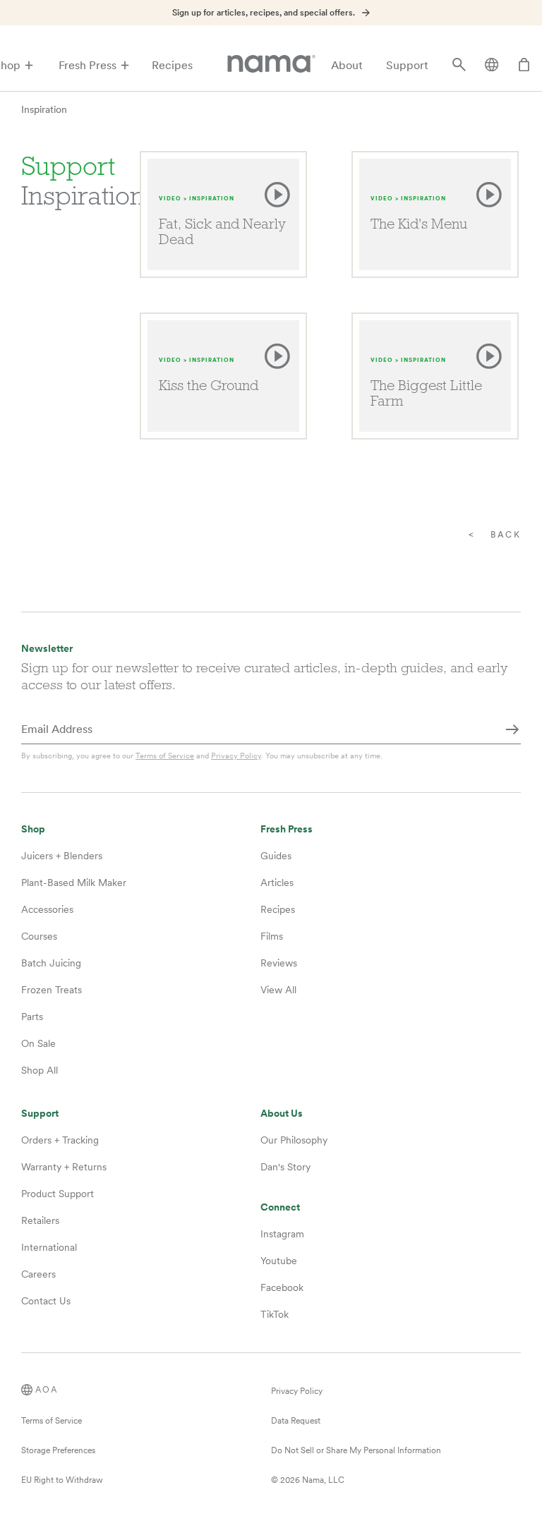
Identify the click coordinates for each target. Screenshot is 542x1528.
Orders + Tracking (60, 1140)
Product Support (57, 1193)
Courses (39, 936)
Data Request (295, 1421)
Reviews (278, 963)
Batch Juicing (51, 963)
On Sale (38, 1043)
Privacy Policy (236, 755)
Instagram (282, 1233)
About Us (281, 1113)
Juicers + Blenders (61, 855)
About (347, 65)
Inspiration (44, 109)
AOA (46, 1390)
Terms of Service (165, 755)
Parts (32, 1016)
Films (271, 936)
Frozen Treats (51, 989)
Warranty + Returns (64, 1166)
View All (278, 989)
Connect (280, 1207)
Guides (275, 855)
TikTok (274, 1314)
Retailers (40, 1220)
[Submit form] (512, 730)
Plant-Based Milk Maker (73, 882)
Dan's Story (285, 1166)
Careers (38, 1274)
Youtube (278, 1260)
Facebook (281, 1287)
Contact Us (46, 1300)
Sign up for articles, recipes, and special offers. (263, 13)
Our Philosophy (293, 1140)
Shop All (39, 1070)
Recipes (172, 65)
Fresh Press (87, 65)
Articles (277, 882)
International (49, 1247)
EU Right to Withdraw (62, 1480)
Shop (33, 829)
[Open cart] (524, 65)
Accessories (47, 909)
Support (407, 65)
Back (505, 535)
